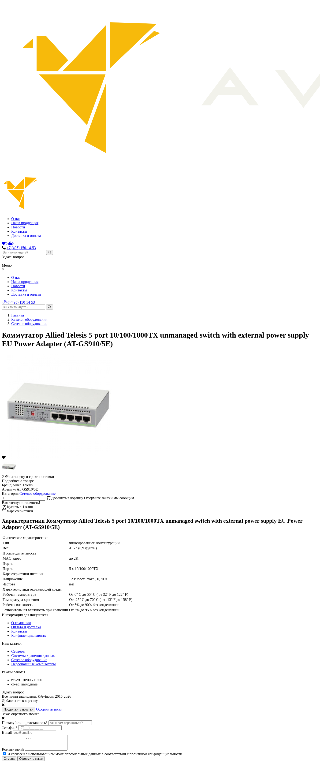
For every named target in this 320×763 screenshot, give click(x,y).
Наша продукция (24, 223)
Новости (18, 227)
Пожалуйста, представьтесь (25, 723)
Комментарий (13, 749)
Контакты (19, 231)
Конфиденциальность (28, 635)
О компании (21, 623)
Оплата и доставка (26, 627)
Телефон (9, 728)
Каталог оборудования (29, 319)
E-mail (7, 732)
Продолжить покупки (18, 709)
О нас (15, 219)
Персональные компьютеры (33, 664)
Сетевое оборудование (29, 324)
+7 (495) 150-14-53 (21, 248)
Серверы (18, 651)
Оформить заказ (49, 709)
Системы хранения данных (33, 656)
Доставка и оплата (26, 236)
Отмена (9, 758)
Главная (17, 315)
